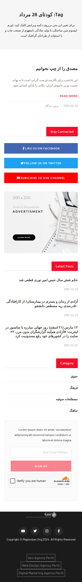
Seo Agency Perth (41, 558)
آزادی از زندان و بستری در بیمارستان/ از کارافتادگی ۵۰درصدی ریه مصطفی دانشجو (42, 303)
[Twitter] (35, 531)
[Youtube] (23, 531)
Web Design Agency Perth (41, 565)
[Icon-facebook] (58, 531)
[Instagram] (47, 531)
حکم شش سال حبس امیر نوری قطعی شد (48, 279)
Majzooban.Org (32, 539)
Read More (69, 95)
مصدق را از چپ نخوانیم (57, 68)
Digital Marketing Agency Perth (41, 573)
